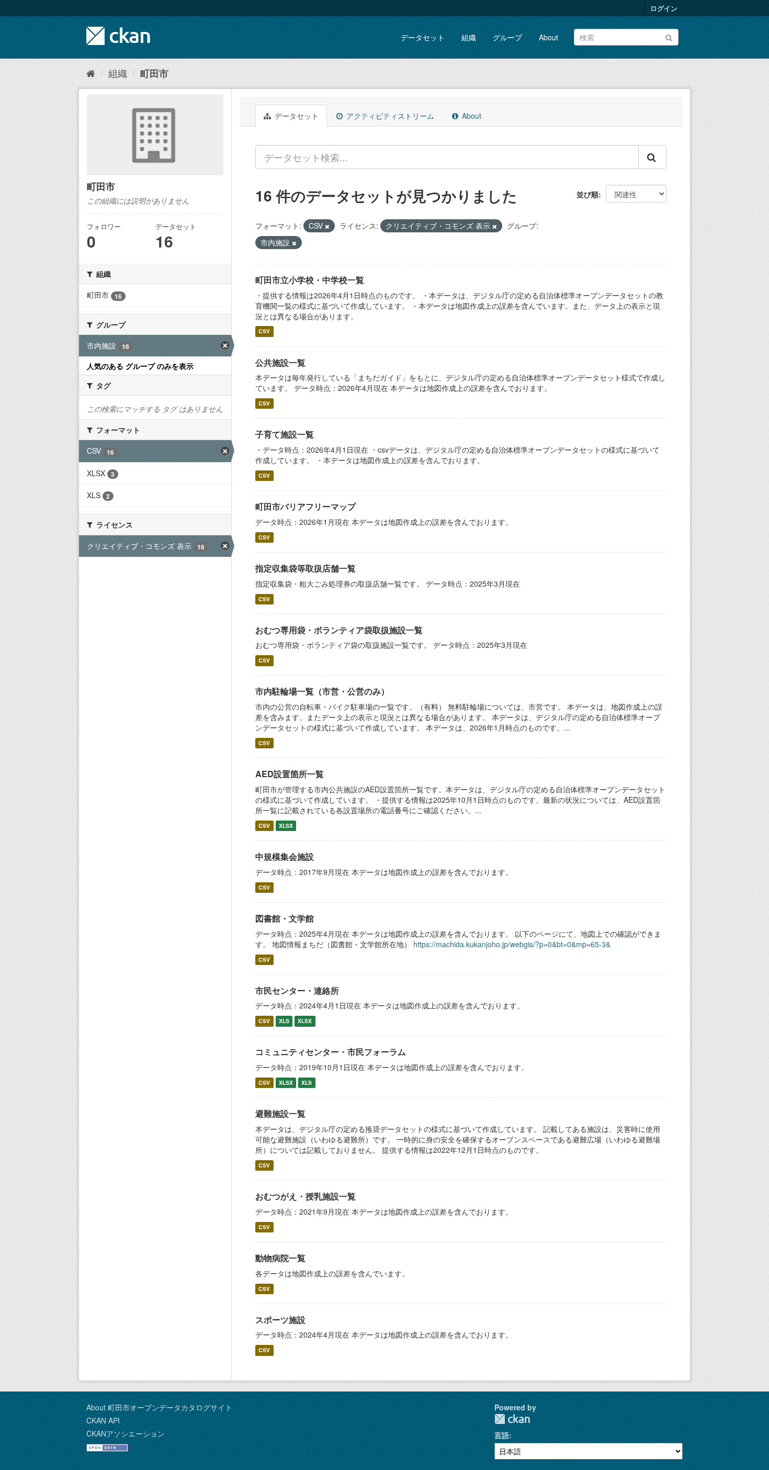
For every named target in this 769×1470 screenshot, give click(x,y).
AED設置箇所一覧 (289, 774)
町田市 (154, 73)
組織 (468, 37)
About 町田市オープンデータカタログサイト (159, 1407)
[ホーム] (90, 73)
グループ (507, 37)
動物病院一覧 (280, 1258)
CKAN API (103, 1420)
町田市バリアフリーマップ (305, 506)
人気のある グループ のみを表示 (140, 366)
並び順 (587, 194)
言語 (501, 1435)
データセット (423, 37)
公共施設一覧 (280, 362)
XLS (284, 1021)
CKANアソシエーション (125, 1433)
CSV (264, 331)
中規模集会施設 (284, 856)
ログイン (663, 8)
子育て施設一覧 (284, 434)
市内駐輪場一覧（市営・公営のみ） (322, 691)
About (548, 37)
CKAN (512, 1418)
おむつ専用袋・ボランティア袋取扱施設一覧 (339, 630)
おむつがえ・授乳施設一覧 (305, 1196)
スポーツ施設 (280, 1320)
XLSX (286, 825)
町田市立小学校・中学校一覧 (309, 280)
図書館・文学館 (284, 918)
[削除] (327, 226)
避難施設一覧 (280, 1113)
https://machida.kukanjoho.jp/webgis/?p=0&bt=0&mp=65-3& (511, 944)
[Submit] (668, 36)
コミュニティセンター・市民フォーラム (330, 1052)
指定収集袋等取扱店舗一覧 (305, 568)
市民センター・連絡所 (297, 990)
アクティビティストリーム (389, 115)
